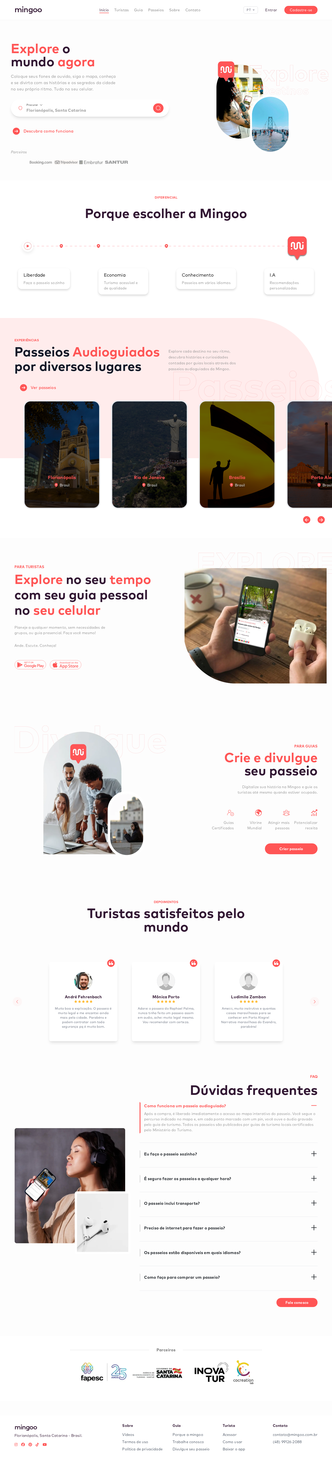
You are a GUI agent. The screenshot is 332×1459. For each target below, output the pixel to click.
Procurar (32, 105)
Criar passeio (291, 849)
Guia (138, 10)
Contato (193, 10)
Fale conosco (297, 1302)
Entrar (271, 10)
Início (104, 10)
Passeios (156, 10)
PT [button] (249, 10)
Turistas (121, 10)
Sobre (174, 10)
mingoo (28, 9)
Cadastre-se (301, 10)
